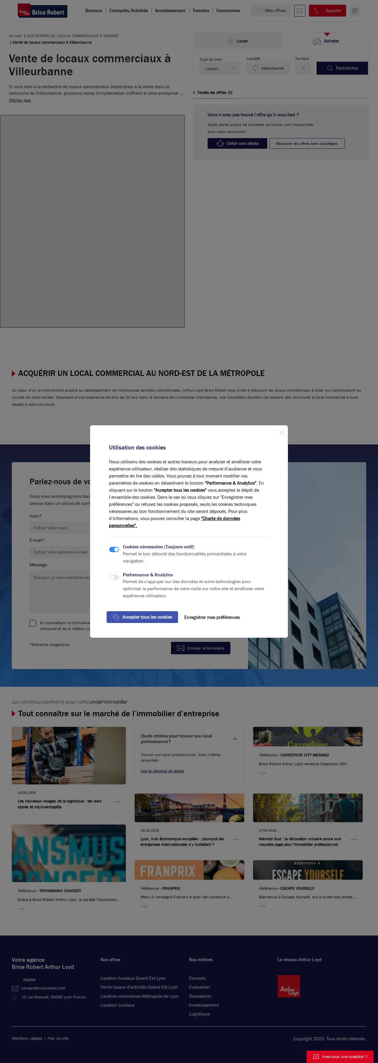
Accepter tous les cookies (147, 617)
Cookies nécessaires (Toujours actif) (158, 547)
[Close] (281, 431)
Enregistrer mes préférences (212, 617)
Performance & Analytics (148, 575)
